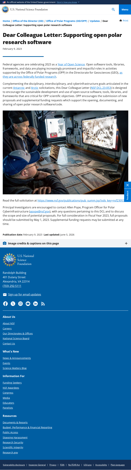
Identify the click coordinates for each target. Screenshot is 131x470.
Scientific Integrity (13, 447)
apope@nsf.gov (40, 211)
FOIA (62, 464)
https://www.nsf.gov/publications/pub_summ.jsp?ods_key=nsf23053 (81, 200)
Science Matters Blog (15, 368)
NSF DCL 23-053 (101, 88)
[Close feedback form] (127, 185)
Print (125, 20)
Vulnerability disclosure (14, 464)
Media (6, 397)
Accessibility (101, 464)
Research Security (13, 442)
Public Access (10, 432)
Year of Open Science (71, 64)
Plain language (118, 464)
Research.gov (10, 452)
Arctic (34, 88)
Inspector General (37, 464)
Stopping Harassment (15, 437)
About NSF (9, 323)
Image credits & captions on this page (33, 243)
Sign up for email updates (24, 294)
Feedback (127, 195)
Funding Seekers (12, 382)
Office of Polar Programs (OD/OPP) (66, 21)
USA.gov (88, 464)
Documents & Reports (15, 422)
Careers (7, 328)
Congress (8, 392)
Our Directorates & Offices (18, 333)
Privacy (52, 464)
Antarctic (19, 88)
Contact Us (9, 343)
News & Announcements (17, 358)
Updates (95, 21)
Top (124, 222)
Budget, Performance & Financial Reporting (27, 427)
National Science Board (16, 338)
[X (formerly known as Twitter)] (13, 303)
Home (6, 21)
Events (6, 363)
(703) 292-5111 (12, 286)
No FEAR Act (74, 464)
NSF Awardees (11, 387)
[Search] (113, 9)
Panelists (8, 407)
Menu (125, 9)
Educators (8, 402)
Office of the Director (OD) (28, 21)
